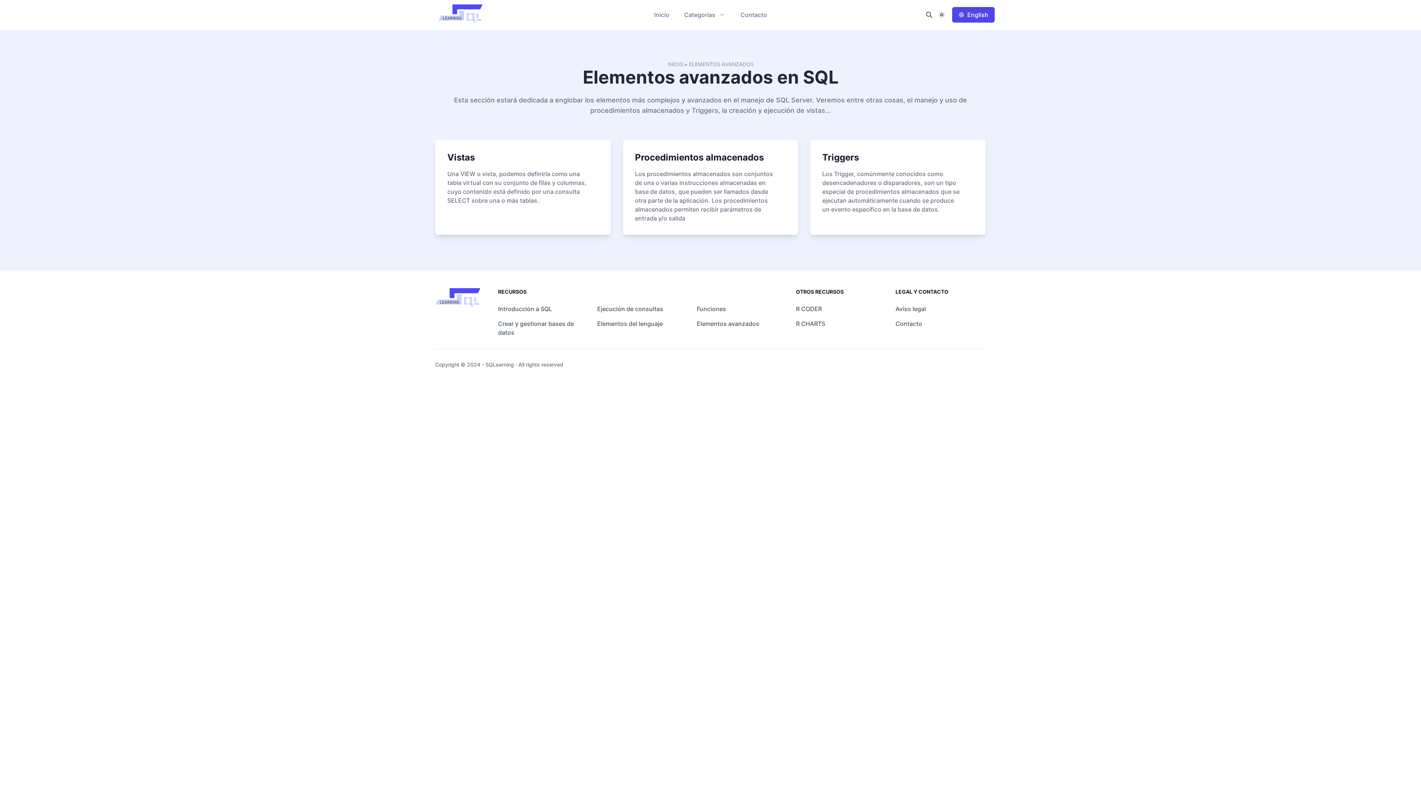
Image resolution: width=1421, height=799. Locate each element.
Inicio (661, 14)
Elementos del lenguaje (630, 323)
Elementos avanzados (728, 323)
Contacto (753, 14)
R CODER (809, 309)
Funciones (711, 309)
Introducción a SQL (525, 309)
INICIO (675, 64)
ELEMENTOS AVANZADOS (721, 64)
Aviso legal (911, 309)
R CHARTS (810, 323)
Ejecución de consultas (630, 309)
